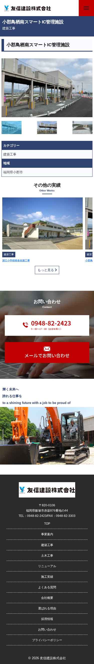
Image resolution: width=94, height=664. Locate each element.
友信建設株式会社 (53, 658)
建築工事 (8, 28)
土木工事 (47, 555)
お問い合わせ (47, 629)
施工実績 (47, 576)
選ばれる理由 (47, 608)
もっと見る (46, 270)
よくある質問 (47, 587)
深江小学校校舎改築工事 (16, 260)
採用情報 (47, 618)
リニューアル (47, 566)
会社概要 (47, 597)
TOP (47, 523)
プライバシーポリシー (47, 640)
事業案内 (47, 534)
